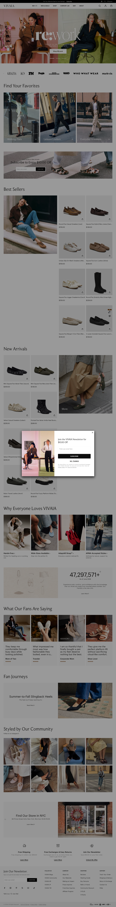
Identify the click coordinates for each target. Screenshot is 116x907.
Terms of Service (72, 467)
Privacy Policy (61, 467)
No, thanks (74, 461)
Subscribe (74, 456)
